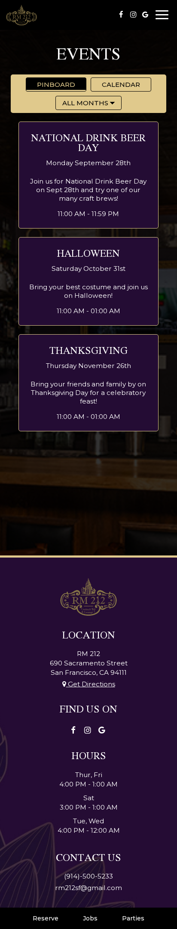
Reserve (45, 918)
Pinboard (50, 84)
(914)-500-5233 (88, 876)
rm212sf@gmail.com (88, 888)
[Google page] (145, 14)
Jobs (90, 918)
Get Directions (90, 684)
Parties (133, 918)
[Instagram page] (133, 14)
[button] (88, 175)
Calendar (115, 84)
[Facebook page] (121, 14)
